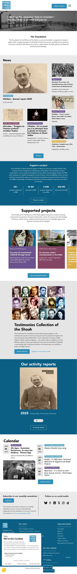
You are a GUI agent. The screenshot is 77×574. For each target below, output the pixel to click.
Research (60, 531)
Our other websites (49, 548)
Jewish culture (61, 538)
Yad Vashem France (49, 570)
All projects (60, 529)
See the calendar (45, 482)
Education (60, 536)
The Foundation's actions (26, 529)
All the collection (22, 351)
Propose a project (38, 200)
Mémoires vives (47, 555)
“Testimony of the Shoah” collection (29, 531)
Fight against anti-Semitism (65, 543)
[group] (38, 395)
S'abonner (8, 501)
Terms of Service (47, 568)
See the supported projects (38, 275)
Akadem (68, 557)
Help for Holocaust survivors (51, 553)
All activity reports (38, 427)
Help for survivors (62, 541)
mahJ (44, 560)
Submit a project (59, 6)
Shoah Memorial (48, 565)
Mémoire (60, 534)
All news (38, 156)
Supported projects (64, 524)
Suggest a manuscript (41, 351)
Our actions (23, 524)
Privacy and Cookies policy (22, 513)
